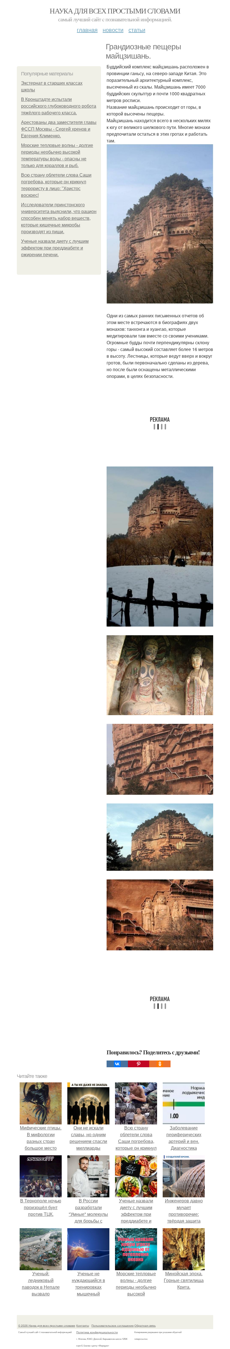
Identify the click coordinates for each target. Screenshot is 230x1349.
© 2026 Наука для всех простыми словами (46, 1325)
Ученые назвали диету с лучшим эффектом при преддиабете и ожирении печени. (55, 248)
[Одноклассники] (160, 1064)
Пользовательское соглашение (112, 1325)
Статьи (136, 30)
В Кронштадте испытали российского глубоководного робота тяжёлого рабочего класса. (58, 106)
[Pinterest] (138, 1064)
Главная (87, 30)
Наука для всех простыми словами (115, 10)
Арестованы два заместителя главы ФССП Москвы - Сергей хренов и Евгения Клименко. (58, 129)
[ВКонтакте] (117, 1064)
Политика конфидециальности (97, 1332)
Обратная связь (145, 1325)
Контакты (82, 1325)
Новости (113, 30)
